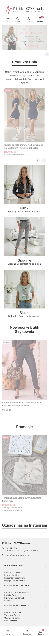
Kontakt (7, 600)
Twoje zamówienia (12, 615)
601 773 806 (12, 548)
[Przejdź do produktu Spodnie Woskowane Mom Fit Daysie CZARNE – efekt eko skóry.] (24, 370)
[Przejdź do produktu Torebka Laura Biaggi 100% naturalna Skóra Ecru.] (24, 465)
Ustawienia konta (12, 618)
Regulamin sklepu (12, 575)
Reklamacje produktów (14, 578)
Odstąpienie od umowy (14, 580)
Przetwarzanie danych (14, 598)
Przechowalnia (10, 620)
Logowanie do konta (13, 612)
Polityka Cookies (11, 595)
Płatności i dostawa (13, 572)
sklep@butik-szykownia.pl (17, 555)
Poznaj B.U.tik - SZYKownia (16, 592)
